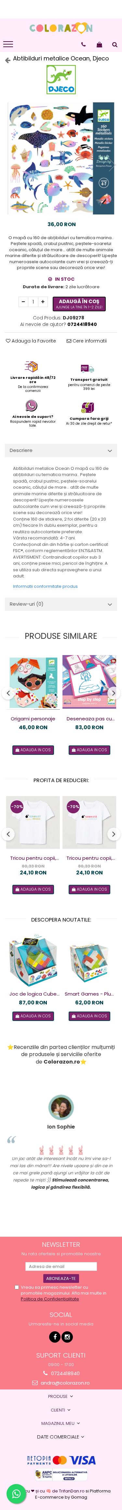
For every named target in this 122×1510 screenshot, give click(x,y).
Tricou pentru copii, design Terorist (33, 858)
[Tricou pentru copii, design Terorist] (33, 822)
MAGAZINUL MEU (58, 1423)
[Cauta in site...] (115, 44)
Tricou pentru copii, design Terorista (89, 858)
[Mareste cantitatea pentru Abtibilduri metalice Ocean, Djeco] (43, 302)
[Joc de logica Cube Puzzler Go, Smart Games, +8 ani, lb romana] (33, 960)
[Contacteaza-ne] (83, 44)
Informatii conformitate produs (45, 586)
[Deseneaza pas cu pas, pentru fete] (89, 682)
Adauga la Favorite (33, 341)
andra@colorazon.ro (64, 1382)
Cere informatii (89, 341)
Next (112, 165)
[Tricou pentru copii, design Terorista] (89, 822)
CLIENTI (58, 1410)
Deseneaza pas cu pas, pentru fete (89, 718)
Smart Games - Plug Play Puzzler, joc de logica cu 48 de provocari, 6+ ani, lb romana (89, 994)
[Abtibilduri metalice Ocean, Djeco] (61, 158)
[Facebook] (55, 1337)
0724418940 (65, 1373)
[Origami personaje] (33, 682)
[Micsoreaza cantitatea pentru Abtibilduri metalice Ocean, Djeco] (23, 302)
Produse (58, 1396)
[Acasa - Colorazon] (61, 28)
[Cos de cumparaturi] (99, 44)
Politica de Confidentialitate (50, 1299)
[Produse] (9, 46)
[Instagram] (67, 1337)
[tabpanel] (61, 158)
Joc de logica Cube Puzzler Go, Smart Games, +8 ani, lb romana (33, 994)
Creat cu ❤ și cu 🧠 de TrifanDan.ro (49, 1491)
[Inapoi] (5, 60)
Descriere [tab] (21, 450)
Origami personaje (33, 718)
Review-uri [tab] (27, 603)
